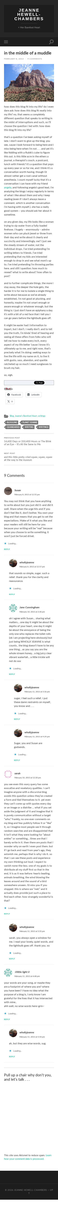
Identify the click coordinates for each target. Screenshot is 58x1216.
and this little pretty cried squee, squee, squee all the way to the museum (28, 457)
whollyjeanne (26, 562)
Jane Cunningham (29, 607)
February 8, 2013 (14, 59)
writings (41, 416)
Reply (7, 549)
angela (7, 187)
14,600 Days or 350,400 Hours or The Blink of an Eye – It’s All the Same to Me (27, 441)
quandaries (13, 427)
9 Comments (35, 59)
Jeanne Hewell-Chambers (29, 14)
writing (29, 427)
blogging (12, 422)
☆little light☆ (22, 972)
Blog (12, 416)
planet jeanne (29, 422)
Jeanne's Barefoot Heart (26, 416)
